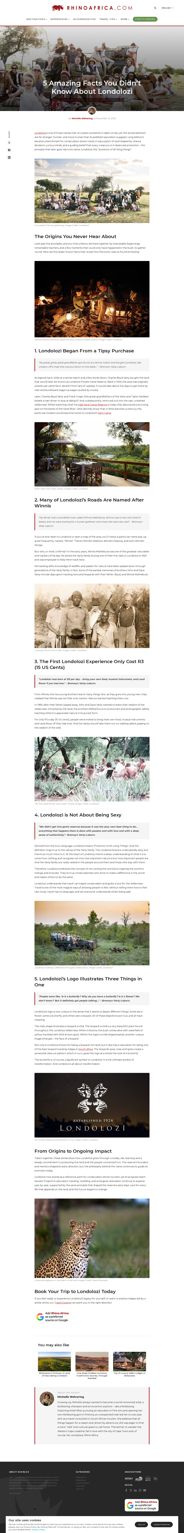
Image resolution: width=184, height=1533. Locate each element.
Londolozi (40, 133)
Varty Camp (104, 413)
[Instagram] (140, 1490)
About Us (80, 1489)
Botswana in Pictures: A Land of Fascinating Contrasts (54, 1374)
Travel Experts (62, 1302)
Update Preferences (162, 1524)
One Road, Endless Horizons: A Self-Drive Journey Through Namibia (91, 1376)
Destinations (35, 19)
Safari (119, 100)
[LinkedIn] (135, 1490)
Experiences (59, 19)
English (166, 8)
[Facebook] (126, 1490)
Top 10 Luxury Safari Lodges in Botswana (129, 1374)
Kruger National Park (98, 100)
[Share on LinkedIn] (9, 157)
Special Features (71, 100)
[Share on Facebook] (9, 150)
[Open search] (155, 7)
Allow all (141, 1524)
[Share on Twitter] (9, 143)
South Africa (85, 1049)
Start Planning (145, 19)
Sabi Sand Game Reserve (92, 404)
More (124, 19)
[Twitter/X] (130, 1490)
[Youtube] (144, 1490)
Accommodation (84, 19)
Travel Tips (107, 19)
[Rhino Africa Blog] (92, 7)
